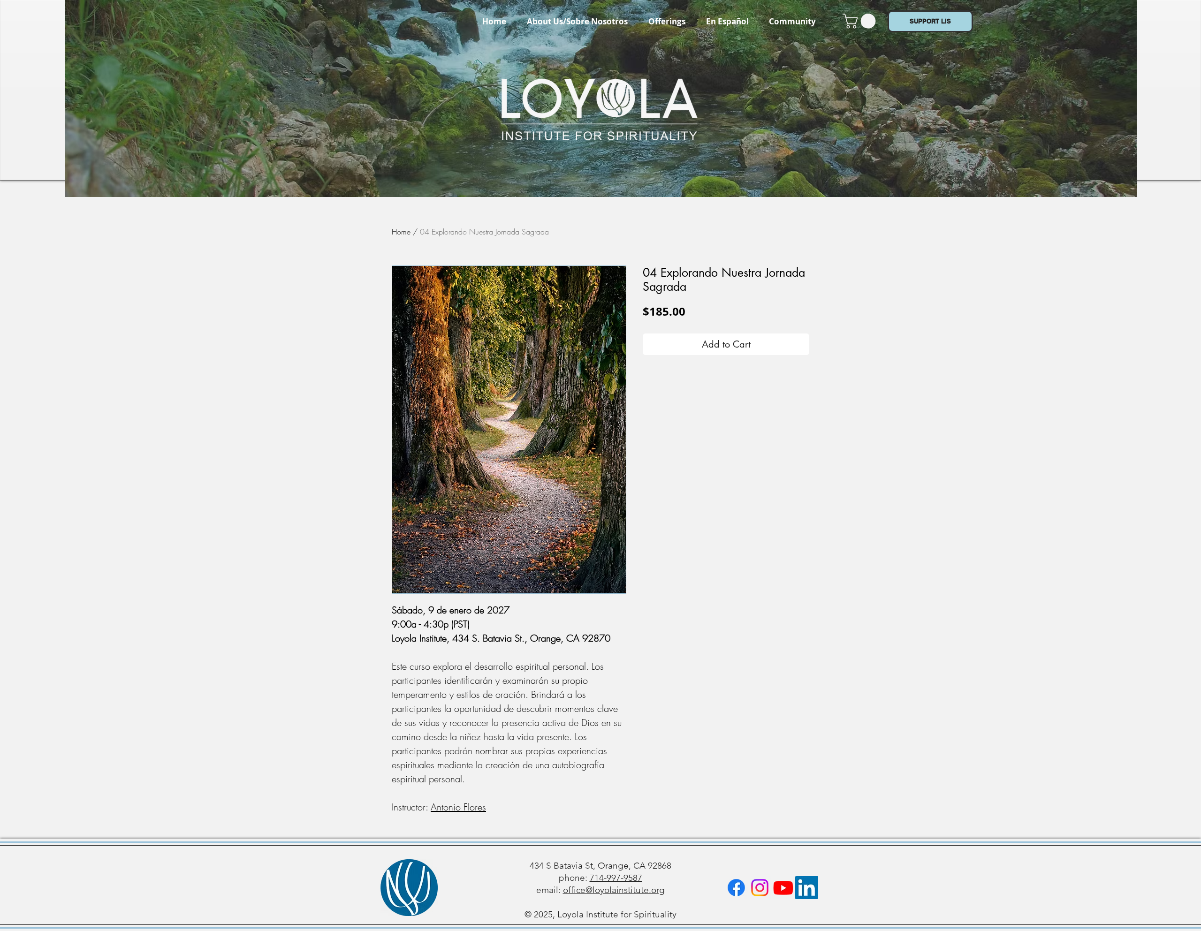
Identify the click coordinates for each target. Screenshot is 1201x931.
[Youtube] (783, 887)
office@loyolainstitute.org (614, 890)
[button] (667, 21)
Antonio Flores (458, 807)
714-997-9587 (616, 877)
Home (401, 232)
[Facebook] (736, 887)
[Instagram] (759, 887)
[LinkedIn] (806, 887)
